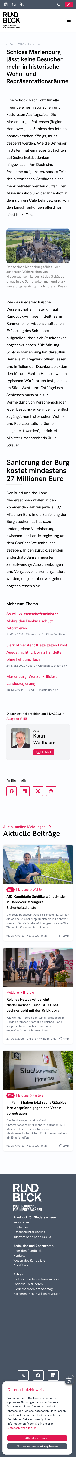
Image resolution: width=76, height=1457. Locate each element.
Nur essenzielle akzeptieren (37, 1446)
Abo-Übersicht (23, 1265)
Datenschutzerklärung (21, 1428)
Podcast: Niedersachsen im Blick (36, 1279)
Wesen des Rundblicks (29, 1260)
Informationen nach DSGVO (33, 1237)
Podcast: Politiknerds (28, 1284)
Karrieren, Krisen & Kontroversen (36, 1294)
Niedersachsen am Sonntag (33, 1289)
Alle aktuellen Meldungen (24, 826)
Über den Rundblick (27, 1251)
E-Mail (46, 752)
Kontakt (19, 1255)
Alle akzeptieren (37, 1438)
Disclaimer (20, 1227)
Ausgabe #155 (17, 719)
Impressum (21, 1222)
